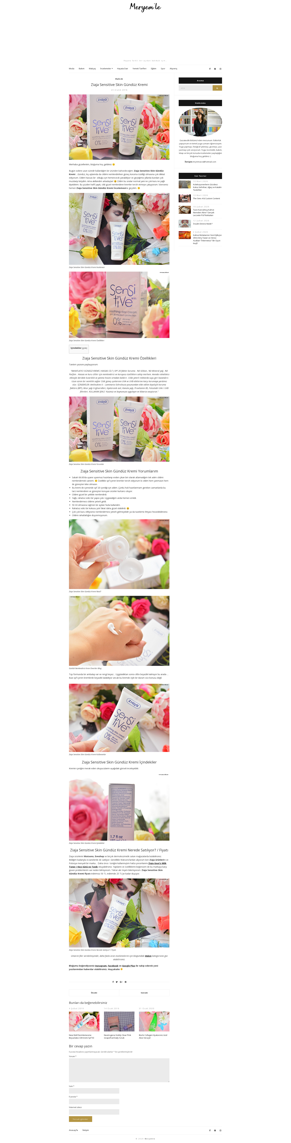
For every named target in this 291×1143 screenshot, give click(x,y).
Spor (163, 68)
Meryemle (150, 1139)
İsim (71, 1086)
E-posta (73, 1096)
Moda (71, 68)
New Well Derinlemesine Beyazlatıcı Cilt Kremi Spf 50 (81, 1036)
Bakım (81, 68)
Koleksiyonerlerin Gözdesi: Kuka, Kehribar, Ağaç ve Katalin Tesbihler (207, 187)
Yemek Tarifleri (139, 68)
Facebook (113, 965)
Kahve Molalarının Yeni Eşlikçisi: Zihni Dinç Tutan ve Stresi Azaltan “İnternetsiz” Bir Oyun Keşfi (207, 239)
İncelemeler (105, 68)
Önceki (94, 993)
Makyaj (92, 68)
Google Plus (128, 965)
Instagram (101, 965)
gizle (84, 348)
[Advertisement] (145, 36)
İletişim (85, 1130)
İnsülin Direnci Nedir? (202, 223)
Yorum (72, 1056)
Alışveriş (173, 68)
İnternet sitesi (75, 1107)
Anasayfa (73, 1130)
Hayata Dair (122, 68)
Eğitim (153, 68)
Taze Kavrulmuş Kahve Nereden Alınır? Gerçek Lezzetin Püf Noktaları (203, 212)
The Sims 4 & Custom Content (206, 198)
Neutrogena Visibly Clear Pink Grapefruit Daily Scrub (117, 1036)
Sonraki (144, 993)
